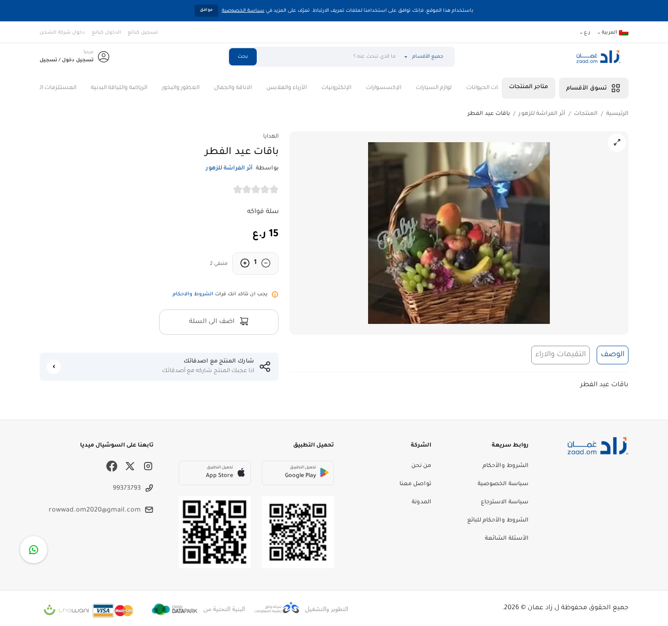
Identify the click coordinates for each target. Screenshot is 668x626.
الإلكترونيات (353, 88)
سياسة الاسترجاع (504, 502)
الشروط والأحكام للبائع (497, 520)
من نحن (421, 466)
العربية (609, 32)
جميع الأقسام (428, 57)
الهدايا (271, 137)
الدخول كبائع (106, 32)
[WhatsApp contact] (33, 549)
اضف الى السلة (212, 322)
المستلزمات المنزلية (67, 88)
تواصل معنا (415, 484)
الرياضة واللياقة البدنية (136, 88)
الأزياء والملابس (303, 88)
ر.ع (587, 32)
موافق (206, 10)
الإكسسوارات (400, 88)
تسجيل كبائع (143, 32)
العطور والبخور (197, 88)
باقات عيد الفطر (489, 114)
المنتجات (586, 114)
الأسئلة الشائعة (506, 539)
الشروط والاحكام (193, 294)
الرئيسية (617, 114)
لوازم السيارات (451, 88)
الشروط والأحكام (505, 466)
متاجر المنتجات (528, 87)
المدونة (421, 502)
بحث (243, 57)
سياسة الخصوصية (243, 11)
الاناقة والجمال (250, 88)
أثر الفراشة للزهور (541, 114)
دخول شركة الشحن (62, 32)
